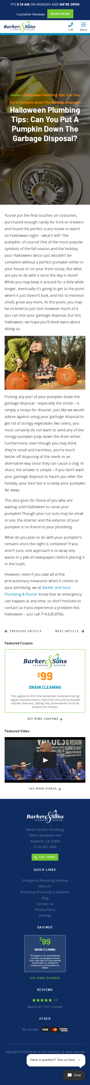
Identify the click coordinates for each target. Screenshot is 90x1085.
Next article (67, 631)
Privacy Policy (45, 909)
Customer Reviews (31, 14)
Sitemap (45, 915)
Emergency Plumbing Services (45, 880)
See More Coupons (43, 718)
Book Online (60, 13)
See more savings (45, 978)
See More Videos (43, 788)
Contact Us (45, 904)
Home (15, 95)
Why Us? (45, 886)
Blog (45, 898)
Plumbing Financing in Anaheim (45, 892)
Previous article (26, 631)
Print (45, 681)
